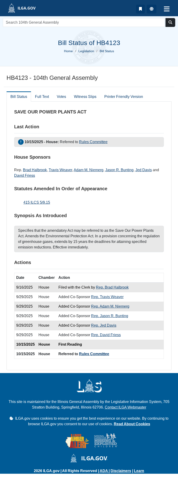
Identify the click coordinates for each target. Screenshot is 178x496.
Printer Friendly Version (123, 97)
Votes (61, 97)
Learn (139, 471)
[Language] (151, 9)
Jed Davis (143, 170)
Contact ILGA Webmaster (125, 407)
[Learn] (140, 9)
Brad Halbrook (35, 170)
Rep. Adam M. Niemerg (110, 306)
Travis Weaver (60, 170)
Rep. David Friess (106, 335)
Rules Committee (93, 142)
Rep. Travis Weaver (107, 297)
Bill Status (18, 97)
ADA (104, 471)
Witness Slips (85, 97)
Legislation (86, 51)
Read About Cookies (132, 424)
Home (68, 51)
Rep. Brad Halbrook (112, 287)
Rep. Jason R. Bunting (109, 316)
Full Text (42, 97)
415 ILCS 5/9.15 (36, 202)
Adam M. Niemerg (88, 170)
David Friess (24, 175)
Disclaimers (121, 471)
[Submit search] (170, 22)
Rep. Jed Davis (103, 325)
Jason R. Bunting (119, 170)
